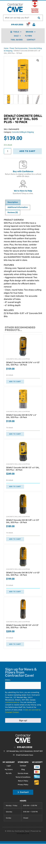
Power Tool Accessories (18, 48)
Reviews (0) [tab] (13, 212)
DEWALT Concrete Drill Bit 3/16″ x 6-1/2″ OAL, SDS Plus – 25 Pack (23, 363)
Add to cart (27, 151)
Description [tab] (13, 202)
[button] (38, 60)
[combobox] (19, 18)
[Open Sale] (20, 36)
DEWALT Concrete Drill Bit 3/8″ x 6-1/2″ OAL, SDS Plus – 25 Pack (22, 521)
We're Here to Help (23, 191)
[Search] (39, 18)
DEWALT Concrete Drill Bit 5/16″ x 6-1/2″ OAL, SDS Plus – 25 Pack (23, 574)
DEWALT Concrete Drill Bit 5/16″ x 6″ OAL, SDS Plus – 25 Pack (21, 416)
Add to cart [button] (15, 381)
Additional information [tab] (18, 207)
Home (6, 48)
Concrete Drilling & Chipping (23, 132)
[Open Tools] (21, 32)
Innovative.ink (23, 833)
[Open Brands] (35, 32)
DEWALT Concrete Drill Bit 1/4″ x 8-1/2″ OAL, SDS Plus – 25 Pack (22, 626)
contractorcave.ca (12, 702)
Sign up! (23, 720)
